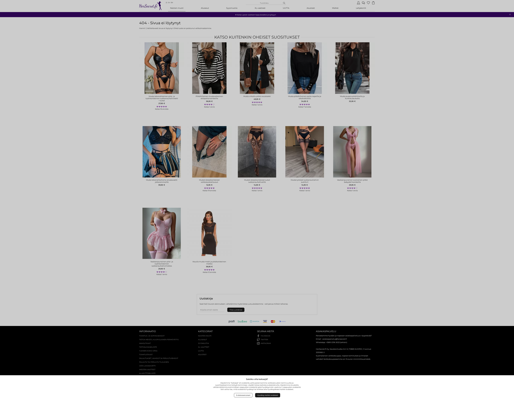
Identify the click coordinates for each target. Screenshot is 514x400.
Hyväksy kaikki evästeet (267, 395)
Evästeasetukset (243, 395)
